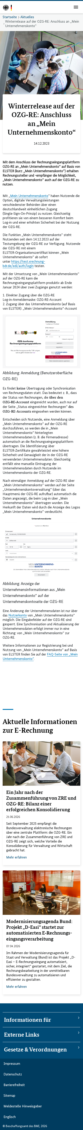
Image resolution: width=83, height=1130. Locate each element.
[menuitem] (64, 1127)
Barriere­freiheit (14, 1085)
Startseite (10, 17)
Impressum (12, 1064)
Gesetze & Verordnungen (35, 1049)
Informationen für (27, 1019)
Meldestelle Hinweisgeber (23, 1106)
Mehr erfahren (16, 857)
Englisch (10, 1117)
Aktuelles (27, 17)
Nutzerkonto (17, 615)
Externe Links (21, 1034)
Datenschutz (13, 1074)
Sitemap (9, 1096)
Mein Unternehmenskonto (29, 196)
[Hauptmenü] (75, 7)
